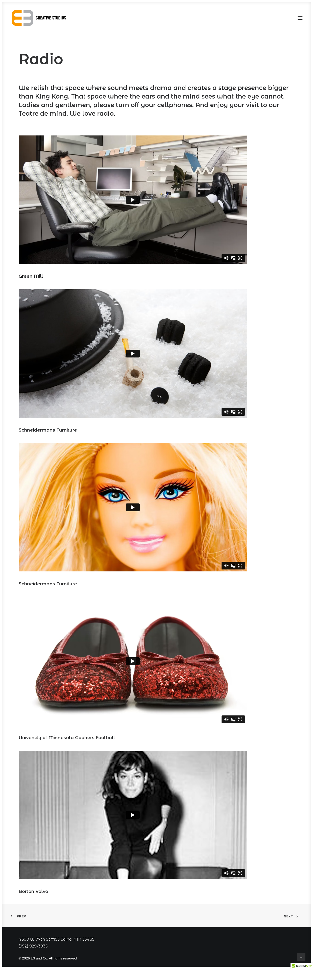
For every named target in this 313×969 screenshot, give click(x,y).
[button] (300, 18)
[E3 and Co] (40, 18)
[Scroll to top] (301, 957)
